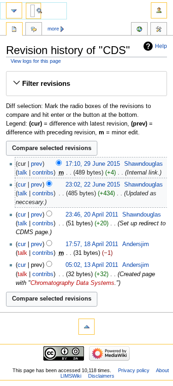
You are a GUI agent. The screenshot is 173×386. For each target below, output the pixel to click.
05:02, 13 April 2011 (92, 265)
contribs (43, 172)
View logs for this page (36, 61)
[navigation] (14, 10)
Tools (159, 30)
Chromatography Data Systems (72, 283)
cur (22, 184)
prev (36, 164)
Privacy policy (133, 370)
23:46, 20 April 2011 (92, 214)
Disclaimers (101, 376)
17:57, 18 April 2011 (92, 244)
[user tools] (159, 10)
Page (14, 30)
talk (22, 172)
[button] (86, 83)
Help (161, 46)
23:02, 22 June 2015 (93, 184)
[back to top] (86, 327)
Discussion (34, 30)
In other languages (139, 30)
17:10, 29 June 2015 (93, 164)
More (53, 28)
